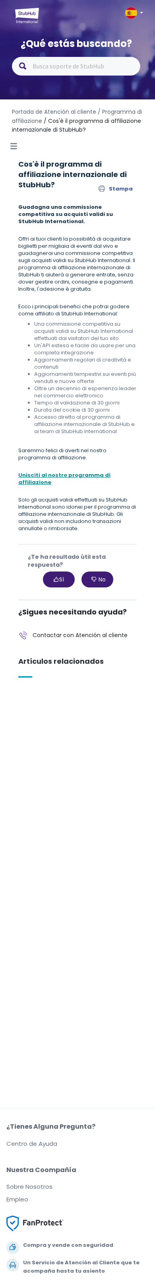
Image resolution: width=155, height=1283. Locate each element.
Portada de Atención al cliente (55, 112)
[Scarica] (62, 653)
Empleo (17, 1199)
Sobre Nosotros (29, 1186)
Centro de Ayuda (31, 1143)
